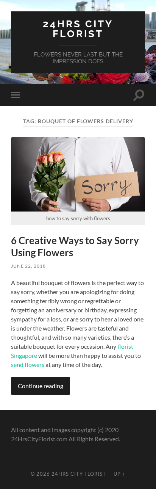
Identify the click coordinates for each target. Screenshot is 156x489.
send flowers (27, 364)
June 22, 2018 (28, 266)
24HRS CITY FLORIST (78, 28)
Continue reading (40, 385)
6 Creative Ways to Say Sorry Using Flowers (75, 246)
